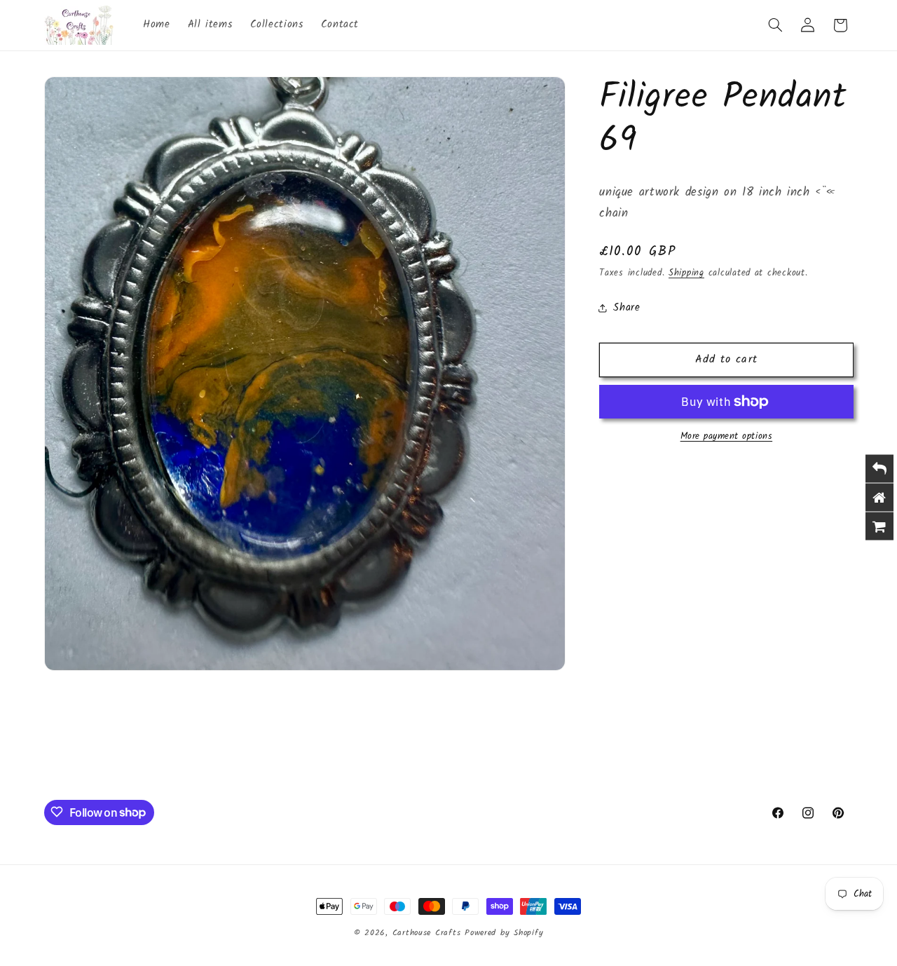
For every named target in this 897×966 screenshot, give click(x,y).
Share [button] (626, 307)
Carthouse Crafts (426, 933)
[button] (775, 25)
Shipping (686, 273)
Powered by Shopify (504, 933)
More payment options (726, 437)
